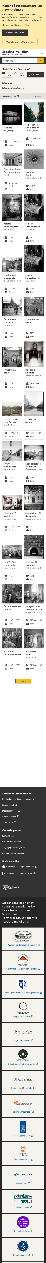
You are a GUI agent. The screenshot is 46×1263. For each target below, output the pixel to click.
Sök (40, 60)
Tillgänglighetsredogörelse (14, 848)
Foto (14, 96)
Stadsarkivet (7, 823)
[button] (8, 83)
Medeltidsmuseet (9, 811)
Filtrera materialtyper (12, 88)
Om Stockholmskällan (11, 842)
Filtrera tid (7, 83)
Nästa (23, 681)
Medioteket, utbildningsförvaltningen (18, 799)
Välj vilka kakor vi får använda (20, 42)
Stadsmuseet (8, 805)
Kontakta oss (8, 836)
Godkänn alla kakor (15, 32)
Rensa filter (39, 96)
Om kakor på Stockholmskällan (15, 25)
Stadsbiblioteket (9, 817)
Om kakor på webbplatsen (13, 853)
